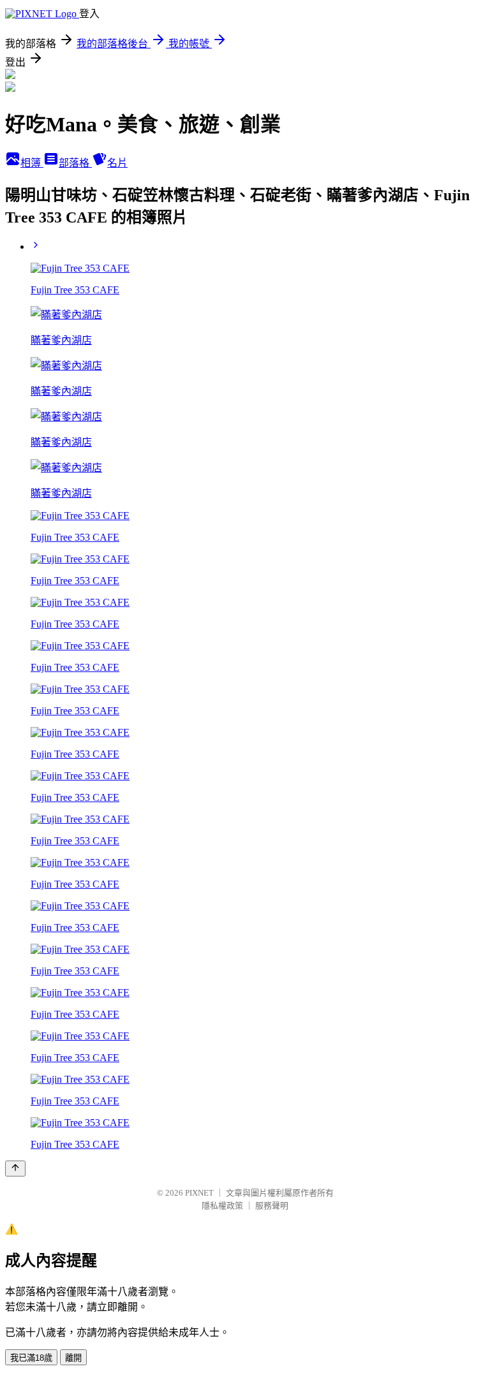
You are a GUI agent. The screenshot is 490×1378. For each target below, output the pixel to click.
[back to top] (15, 1168)
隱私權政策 (222, 1205)
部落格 (75, 163)
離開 (73, 1358)
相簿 (31, 163)
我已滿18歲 (31, 1358)
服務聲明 (271, 1205)
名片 (117, 163)
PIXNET (199, 1193)
